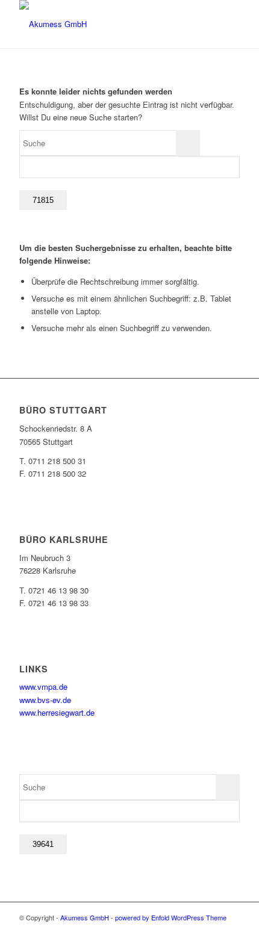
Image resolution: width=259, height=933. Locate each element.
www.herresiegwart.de (57, 712)
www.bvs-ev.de (45, 699)
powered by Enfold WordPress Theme (170, 917)
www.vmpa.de (43, 686)
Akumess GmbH (84, 917)
